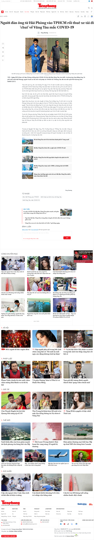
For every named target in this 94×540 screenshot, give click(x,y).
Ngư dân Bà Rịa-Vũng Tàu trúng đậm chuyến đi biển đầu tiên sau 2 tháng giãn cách (47, 218)
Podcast (37, 508)
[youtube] (92, 1)
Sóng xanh (16, 11)
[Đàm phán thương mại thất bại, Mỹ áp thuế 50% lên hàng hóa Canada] (78, 431)
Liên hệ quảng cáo (26, 520)
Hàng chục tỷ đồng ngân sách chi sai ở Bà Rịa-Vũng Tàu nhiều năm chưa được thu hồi (52, 175)
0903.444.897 (45, 522)
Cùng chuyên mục (9, 254)
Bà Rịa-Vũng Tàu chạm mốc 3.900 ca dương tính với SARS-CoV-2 (51, 166)
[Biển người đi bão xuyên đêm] (16, 339)
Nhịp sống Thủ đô (27, 516)
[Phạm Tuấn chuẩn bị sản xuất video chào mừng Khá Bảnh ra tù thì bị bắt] (16, 370)
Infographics (60, 508)
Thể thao (48, 11)
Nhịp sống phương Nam (39, 516)
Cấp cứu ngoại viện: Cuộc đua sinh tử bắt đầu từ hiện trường (12, 272)
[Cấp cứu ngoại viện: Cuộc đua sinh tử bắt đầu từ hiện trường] (13, 263)
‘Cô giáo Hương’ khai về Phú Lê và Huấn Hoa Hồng (46, 381)
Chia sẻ (3, 47)
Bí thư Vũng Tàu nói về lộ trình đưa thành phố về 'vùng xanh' (51, 139)
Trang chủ (2, 12)
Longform (48, 508)
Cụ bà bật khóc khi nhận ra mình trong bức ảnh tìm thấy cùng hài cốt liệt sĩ (78, 351)
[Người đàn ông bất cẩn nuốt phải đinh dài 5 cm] (39, 305)
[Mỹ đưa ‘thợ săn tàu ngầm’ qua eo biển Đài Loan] (58, 455)
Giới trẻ (37, 11)
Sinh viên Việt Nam (51, 1)
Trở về (3, 60)
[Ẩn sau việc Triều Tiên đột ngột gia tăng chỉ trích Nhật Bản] (82, 455)
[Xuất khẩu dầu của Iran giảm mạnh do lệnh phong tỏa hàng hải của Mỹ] (16, 431)
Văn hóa (62, 11)
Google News (91, 16)
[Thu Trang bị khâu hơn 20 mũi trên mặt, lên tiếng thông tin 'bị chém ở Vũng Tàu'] (47, 400)
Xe (58, 11)
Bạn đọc (80, 514)
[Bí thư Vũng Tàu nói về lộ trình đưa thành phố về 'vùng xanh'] (27, 141)
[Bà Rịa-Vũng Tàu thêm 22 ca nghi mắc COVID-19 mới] (27, 149)
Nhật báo (15, 508)
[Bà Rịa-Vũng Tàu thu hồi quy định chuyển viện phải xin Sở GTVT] (27, 159)
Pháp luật (42, 11)
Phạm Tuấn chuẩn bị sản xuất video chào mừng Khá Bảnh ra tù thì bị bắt (15, 382)
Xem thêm (91, 12)
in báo (85, 16)
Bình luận (3, 56)
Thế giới (32, 11)
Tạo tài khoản (34, 229)
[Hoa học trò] (91, 504)
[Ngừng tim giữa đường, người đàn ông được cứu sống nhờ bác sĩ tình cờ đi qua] (13, 305)
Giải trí (66, 11)
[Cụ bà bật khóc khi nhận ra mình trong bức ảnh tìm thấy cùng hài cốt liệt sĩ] (78, 339)
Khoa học (77, 11)
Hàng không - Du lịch (6, 516)
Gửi (67, 237)
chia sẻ (78, 16)
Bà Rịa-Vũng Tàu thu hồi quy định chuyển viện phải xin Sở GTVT (51, 158)
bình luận (88, 16)
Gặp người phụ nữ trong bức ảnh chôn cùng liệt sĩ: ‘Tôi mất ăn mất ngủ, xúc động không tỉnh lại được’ (46, 351)
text (81, 16)
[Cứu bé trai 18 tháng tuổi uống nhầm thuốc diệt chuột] (13, 284)
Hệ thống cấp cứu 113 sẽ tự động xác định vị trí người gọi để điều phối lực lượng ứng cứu (64, 294)
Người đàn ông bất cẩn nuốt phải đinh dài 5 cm (38, 314)
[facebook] (89, 1)
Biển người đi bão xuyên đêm (17, 349)
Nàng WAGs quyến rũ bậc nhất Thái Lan (77, 412)
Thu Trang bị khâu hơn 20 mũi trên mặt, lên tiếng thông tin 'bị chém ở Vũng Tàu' (46, 413)
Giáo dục (71, 11)
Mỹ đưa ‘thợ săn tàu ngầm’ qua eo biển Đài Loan (58, 464)
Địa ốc (21, 11)
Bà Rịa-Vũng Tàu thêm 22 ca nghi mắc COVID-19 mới (50, 148)
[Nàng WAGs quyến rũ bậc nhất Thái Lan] (78, 400)
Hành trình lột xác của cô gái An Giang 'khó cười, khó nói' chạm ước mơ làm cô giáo (38, 273)
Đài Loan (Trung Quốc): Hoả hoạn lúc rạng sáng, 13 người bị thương (45, 444)
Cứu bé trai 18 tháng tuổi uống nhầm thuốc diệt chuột (12, 293)
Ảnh (24, 508)
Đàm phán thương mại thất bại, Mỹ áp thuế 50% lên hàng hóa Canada (77, 443)
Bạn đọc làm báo (9, 536)
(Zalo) (31, 522)
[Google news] (77, 524)
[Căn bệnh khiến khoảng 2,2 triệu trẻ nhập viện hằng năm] (64, 263)
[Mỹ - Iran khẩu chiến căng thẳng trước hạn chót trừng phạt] (35, 455)
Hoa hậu (83, 11)
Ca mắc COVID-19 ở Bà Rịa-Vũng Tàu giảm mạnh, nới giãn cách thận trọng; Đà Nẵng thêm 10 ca (41, 212)
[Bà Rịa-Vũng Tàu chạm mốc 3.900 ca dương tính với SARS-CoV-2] (27, 167)
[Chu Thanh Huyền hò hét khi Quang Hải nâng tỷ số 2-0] (16, 400)
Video (87, 11)
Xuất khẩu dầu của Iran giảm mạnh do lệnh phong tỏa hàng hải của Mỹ (15, 443)
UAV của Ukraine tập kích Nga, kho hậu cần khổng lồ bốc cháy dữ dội (11, 465)
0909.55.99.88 (26, 522)
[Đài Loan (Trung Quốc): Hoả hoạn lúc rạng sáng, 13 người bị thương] (47, 431)
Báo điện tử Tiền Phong (47, 6)
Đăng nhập (25, 229)
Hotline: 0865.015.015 (25, 1)
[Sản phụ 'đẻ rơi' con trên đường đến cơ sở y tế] (39, 284)
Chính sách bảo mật (88, 520)
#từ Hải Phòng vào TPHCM (31, 197)
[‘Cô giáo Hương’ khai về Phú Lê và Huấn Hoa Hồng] (47, 370)
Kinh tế (11, 11)
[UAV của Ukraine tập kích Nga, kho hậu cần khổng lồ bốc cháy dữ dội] (11, 455)
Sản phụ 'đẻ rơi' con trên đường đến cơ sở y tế (39, 293)
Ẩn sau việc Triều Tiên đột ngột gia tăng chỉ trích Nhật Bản (81, 464)
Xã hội (6, 11)
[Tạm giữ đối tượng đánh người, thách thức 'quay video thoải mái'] (78, 370)
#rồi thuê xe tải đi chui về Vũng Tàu (51, 197)
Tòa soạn (69, 1)
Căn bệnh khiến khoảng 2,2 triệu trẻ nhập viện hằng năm (64, 272)
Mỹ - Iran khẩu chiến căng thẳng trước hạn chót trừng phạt (35, 464)
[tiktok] (68, 524)
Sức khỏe (27, 11)
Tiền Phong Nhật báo (39, 1)
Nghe (3, 43)
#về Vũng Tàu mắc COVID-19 (31, 200)
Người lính (54, 11)
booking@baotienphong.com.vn (29, 524)
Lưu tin (3, 51)
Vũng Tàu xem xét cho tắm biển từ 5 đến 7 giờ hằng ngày (42, 223)
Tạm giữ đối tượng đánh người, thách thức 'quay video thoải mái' (76, 381)
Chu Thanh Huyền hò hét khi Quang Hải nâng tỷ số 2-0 (13, 412)
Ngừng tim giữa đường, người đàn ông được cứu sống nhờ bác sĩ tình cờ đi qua (12, 315)
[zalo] (73, 524)
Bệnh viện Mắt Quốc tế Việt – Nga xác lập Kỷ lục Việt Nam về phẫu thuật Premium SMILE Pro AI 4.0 (64, 315)
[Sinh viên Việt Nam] (82, 504)
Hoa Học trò (61, 1)
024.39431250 (6, 525)
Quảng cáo (76, 1)
